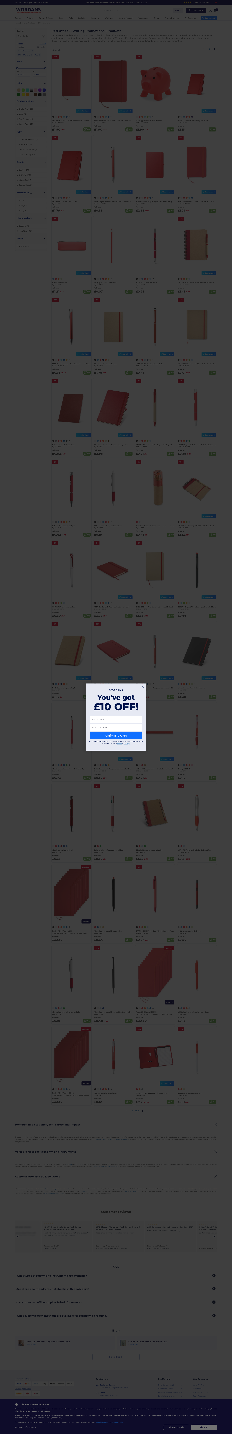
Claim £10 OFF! (116, 735)
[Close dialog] (142, 687)
